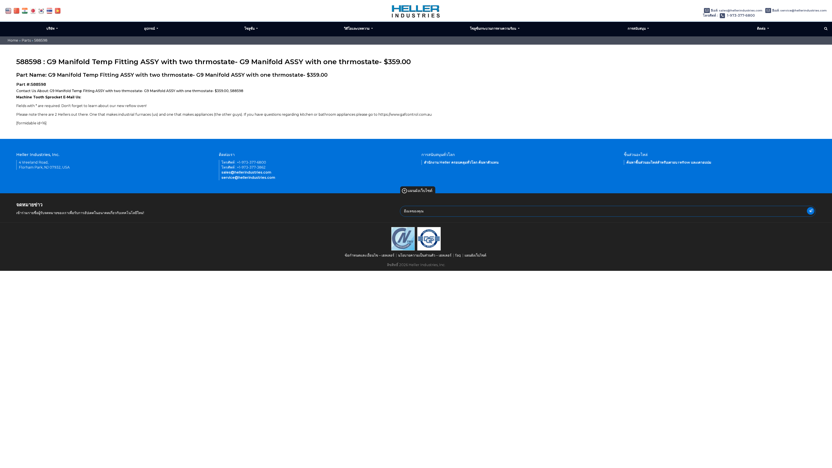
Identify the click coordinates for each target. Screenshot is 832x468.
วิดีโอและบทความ (357, 28)
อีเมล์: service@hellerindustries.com (799, 10)
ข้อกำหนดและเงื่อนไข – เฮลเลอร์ (369, 255)
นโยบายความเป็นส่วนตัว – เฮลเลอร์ (425, 255)
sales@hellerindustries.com (246, 172)
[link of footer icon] (403, 238)
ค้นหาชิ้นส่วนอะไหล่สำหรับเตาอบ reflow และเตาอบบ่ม (668, 162)
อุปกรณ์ (150, 28)
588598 (40, 40)
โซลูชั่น (249, 28)
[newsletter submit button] (810, 211)
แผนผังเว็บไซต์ (417, 191)
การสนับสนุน (637, 28)
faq (458, 255)
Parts (26, 40)
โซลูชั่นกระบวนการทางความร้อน (493, 28)
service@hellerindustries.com (248, 178)
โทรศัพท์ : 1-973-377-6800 (729, 15)
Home (13, 40)
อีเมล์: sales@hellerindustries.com (736, 10)
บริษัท (50, 28)
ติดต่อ (761, 28)
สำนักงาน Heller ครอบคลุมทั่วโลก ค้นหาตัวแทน (461, 162)
